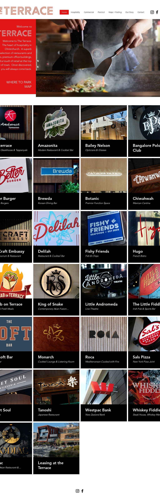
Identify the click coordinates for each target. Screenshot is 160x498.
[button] (75, 12)
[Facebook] (157, 12)
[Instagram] (152, 12)
